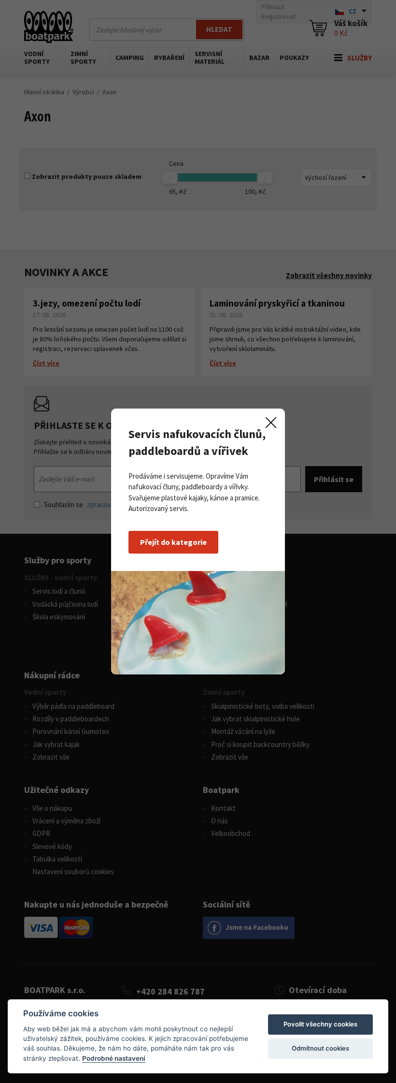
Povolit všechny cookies (320, 1024)
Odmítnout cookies (320, 1048)
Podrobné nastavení (113, 1058)
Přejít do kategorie (173, 542)
